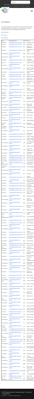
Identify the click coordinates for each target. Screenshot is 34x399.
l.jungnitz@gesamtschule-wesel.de (16, 160)
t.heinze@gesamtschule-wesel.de (15, 136)
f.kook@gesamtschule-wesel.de (15, 188)
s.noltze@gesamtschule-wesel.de (16, 271)
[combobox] (20, 2)
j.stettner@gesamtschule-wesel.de (16, 316)
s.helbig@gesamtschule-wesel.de (15, 139)
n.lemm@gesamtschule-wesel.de (15, 222)
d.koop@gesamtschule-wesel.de (15, 190)
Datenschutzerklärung (14, 395)
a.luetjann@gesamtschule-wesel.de (16, 237)
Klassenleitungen (4, 37)
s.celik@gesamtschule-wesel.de (15, 62)
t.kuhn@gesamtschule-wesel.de (15, 206)
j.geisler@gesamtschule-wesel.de (15, 112)
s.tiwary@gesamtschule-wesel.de (16, 339)
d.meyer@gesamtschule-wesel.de (16, 250)
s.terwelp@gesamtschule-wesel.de (16, 328)
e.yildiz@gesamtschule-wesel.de (15, 376)
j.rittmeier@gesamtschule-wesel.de (16, 286)
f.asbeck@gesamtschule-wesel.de (16, 42)
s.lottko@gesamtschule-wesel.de (15, 234)
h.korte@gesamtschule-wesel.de (15, 192)
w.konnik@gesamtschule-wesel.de (16, 185)
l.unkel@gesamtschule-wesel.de (15, 347)
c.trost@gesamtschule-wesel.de (15, 341)
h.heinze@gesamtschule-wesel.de (16, 134)
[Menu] (32, 11)
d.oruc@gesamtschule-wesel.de (15, 275)
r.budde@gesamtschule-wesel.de (15, 60)
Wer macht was (4, 35)
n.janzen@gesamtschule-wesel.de (16, 155)
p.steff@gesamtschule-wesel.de (15, 311)
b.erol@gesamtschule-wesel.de (15, 76)
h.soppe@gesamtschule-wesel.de (16, 309)
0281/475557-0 (7, 4)
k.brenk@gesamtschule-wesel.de (15, 50)
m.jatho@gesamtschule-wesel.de (15, 157)
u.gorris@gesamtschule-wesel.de (15, 117)
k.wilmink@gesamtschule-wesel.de (16, 370)
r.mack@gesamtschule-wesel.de (15, 243)
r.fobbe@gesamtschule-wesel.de (15, 95)
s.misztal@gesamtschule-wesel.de (16, 256)
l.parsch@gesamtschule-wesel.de (15, 277)
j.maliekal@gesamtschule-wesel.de (16, 245)
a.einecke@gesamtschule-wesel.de (16, 72)
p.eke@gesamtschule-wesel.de (15, 74)
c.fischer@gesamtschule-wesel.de (16, 89)
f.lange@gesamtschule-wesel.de (15, 220)
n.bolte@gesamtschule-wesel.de (15, 46)
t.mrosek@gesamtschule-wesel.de (16, 265)
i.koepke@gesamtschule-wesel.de (16, 183)
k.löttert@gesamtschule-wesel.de (15, 232)
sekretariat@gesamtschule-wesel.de (20, 4)
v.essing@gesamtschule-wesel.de (15, 78)
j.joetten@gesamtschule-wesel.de (15, 159)
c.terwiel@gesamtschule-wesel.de (16, 330)
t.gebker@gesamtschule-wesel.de (15, 107)
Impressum (4, 395)
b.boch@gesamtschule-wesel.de (15, 44)
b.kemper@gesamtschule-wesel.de (16, 166)
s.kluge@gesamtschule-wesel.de (15, 177)
